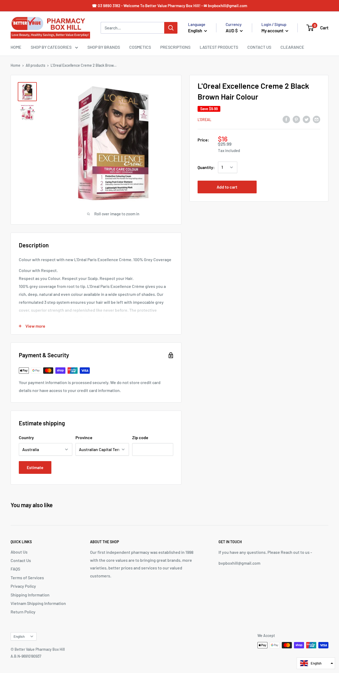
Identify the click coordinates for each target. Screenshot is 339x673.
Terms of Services (27, 577)
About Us (19, 551)
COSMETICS (140, 47)
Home (15, 65)
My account (272, 30)
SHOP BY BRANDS (103, 47)
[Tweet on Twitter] (306, 119)
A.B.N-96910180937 (26, 656)
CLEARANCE (292, 47)
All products (35, 65)
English (19, 636)
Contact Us (21, 560)
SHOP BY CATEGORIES (51, 47)
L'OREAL (204, 119)
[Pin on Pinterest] (296, 119)
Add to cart (227, 186)
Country (26, 437)
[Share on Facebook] (286, 119)
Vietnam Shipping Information (38, 603)
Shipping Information (30, 594)
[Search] (170, 28)
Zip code (140, 437)
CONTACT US (259, 47)
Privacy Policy (23, 586)
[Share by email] (316, 119)
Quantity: (206, 167)
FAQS (15, 568)
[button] (316, 663)
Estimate (35, 467)
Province (83, 437)
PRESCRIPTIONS (175, 47)
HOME (16, 47)
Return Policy (23, 611)
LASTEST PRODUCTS (219, 47)
